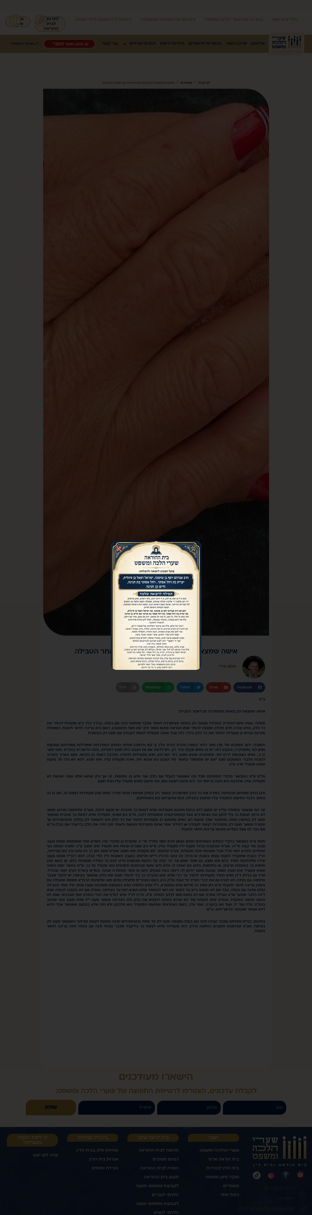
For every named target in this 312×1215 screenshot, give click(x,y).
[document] (156, 607)
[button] (118, 548)
